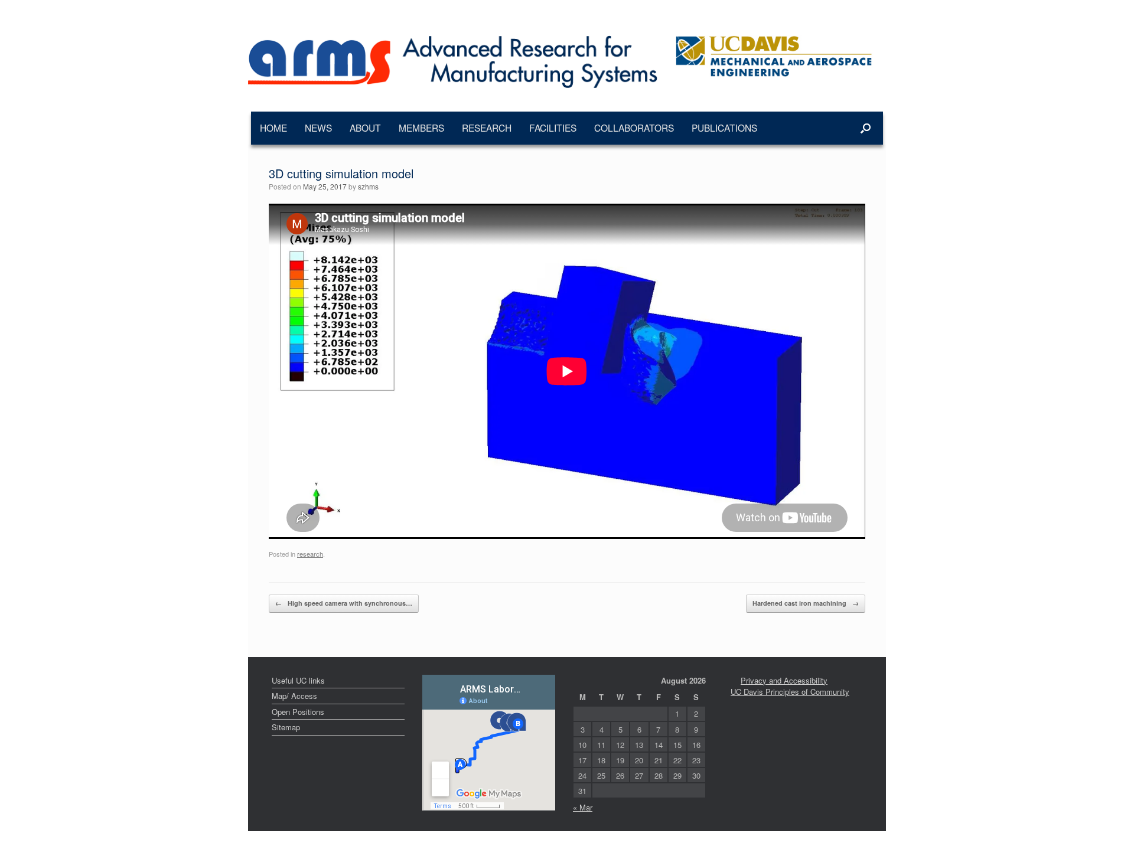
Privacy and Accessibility (784, 680)
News (318, 127)
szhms (368, 186)
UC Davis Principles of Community (790, 691)
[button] (865, 128)
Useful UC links (298, 680)
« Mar (582, 807)
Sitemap (286, 727)
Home (273, 127)
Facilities (552, 127)
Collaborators (634, 127)
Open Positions (298, 711)
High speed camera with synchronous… (343, 603)
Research (486, 127)
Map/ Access (294, 695)
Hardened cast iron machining (805, 603)
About (365, 127)
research (310, 553)
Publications (724, 127)
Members (421, 127)
